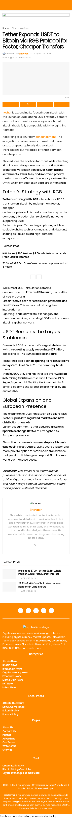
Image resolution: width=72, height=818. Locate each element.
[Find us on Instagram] (43, 610)
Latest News (9, 687)
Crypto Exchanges (13, 765)
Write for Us (9, 746)
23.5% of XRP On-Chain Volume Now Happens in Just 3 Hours (39, 585)
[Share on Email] (45, 104)
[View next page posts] (39, 277)
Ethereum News (12, 676)
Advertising (9, 738)
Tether (7, 112)
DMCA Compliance (14, 707)
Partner (7, 734)
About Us (8, 727)
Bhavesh (23, 53)
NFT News (8, 683)
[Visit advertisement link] (36, 19)
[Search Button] (68, 5)
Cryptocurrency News (15, 672)
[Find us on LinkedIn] (28, 610)
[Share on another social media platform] (61, 104)
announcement (45, 137)
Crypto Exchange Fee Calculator (21, 773)
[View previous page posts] (32, 277)
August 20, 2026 (28, 591)
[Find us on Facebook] (20, 610)
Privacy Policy (10, 714)
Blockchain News (20, 28)
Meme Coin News (13, 680)
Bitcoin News (10, 665)
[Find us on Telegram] (36, 610)
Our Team (9, 742)
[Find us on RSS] (51, 610)
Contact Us (9, 731)
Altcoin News (10, 661)
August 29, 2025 (42, 53)
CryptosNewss (23, 785)
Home (6, 28)
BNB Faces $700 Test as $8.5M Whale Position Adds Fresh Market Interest (39, 572)
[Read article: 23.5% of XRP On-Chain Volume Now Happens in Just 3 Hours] (9, 586)
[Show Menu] (4, 5)
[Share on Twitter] (28, 104)
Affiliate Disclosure (13, 703)
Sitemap (7, 749)
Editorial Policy (11, 710)
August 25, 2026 (28, 578)
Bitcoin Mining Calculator (17, 769)
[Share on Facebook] (11, 104)
